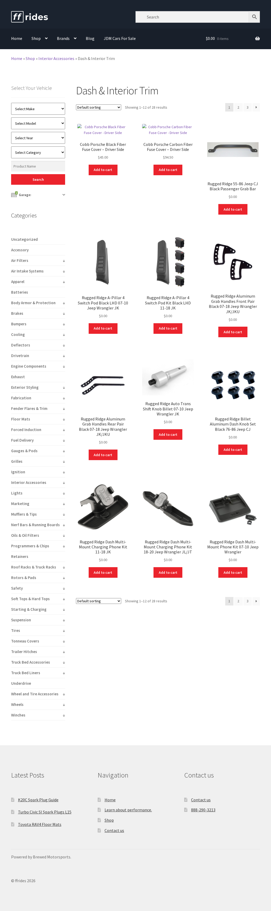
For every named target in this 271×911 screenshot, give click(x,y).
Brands (63, 38)
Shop (36, 38)
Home (16, 38)
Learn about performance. (128, 809)
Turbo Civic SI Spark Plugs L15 (44, 812)
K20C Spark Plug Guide (38, 799)
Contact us (114, 830)
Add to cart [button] (103, 169)
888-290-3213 (203, 809)
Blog (90, 38)
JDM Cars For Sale (120, 38)
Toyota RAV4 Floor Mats (39, 824)
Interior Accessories (56, 58)
